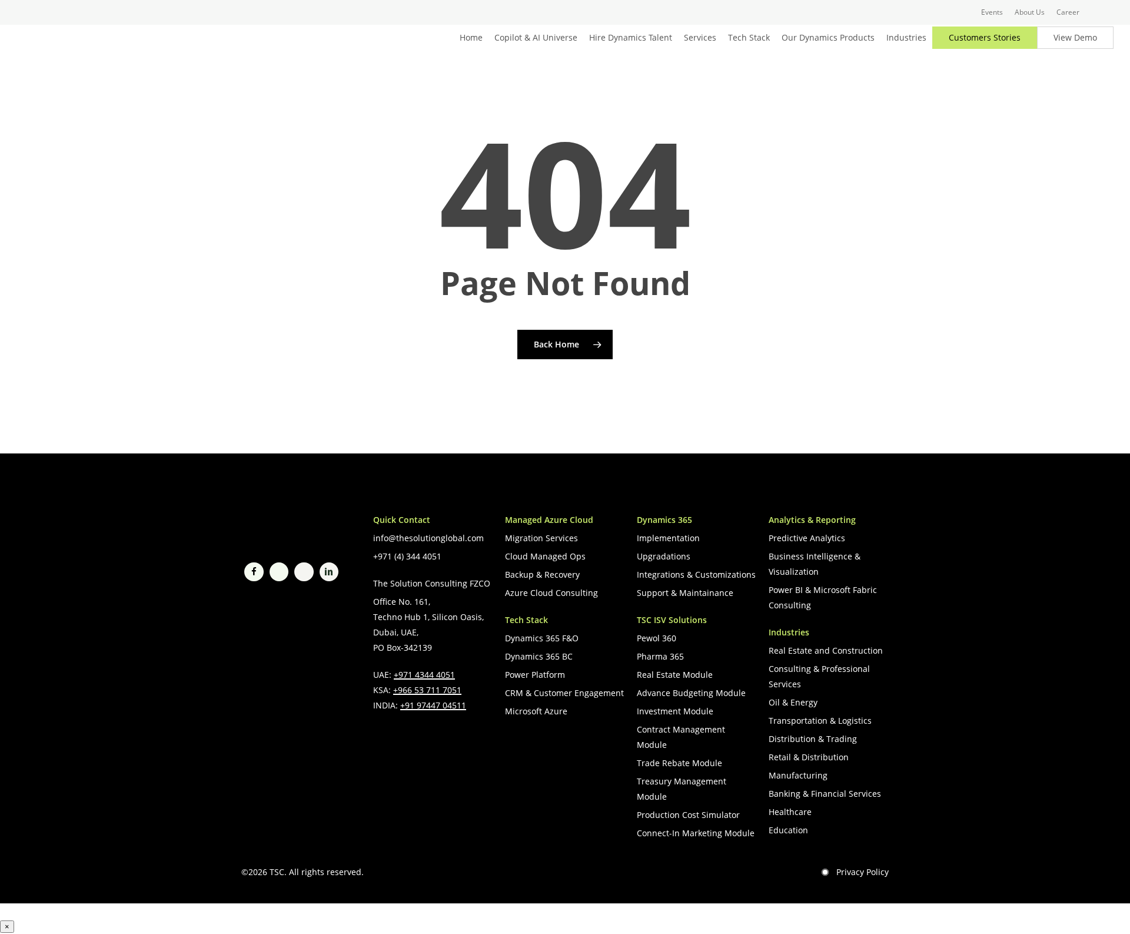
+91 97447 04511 (433, 705)
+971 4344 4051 (424, 674)
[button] (428, 538)
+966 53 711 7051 (427, 689)
